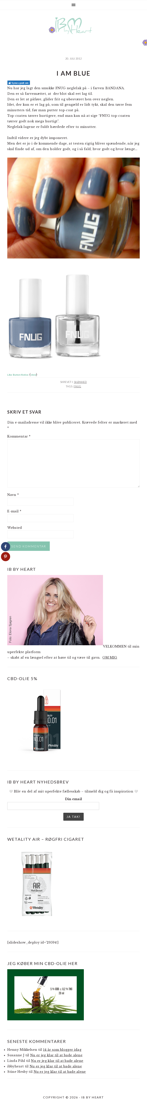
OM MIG (109, 657)
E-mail (14, 511)
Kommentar (18, 436)
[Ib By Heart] (73, 36)
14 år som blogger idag (62, 1050)
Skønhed (80, 382)
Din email (73, 799)
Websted (14, 528)
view (33, 374)
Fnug (77, 386)
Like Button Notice (18, 374)
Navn (13, 495)
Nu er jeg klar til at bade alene (56, 1055)
